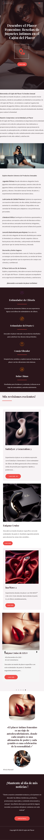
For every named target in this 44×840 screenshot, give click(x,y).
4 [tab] (23, 690)
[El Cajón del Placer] (8, 3)
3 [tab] (21, 690)
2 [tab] (18, 690)
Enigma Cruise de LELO (16, 653)
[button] (5, 652)
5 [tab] (25, 690)
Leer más (11, 677)
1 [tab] (16, 690)
